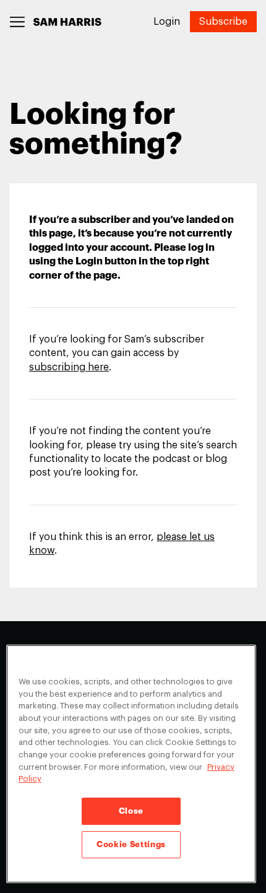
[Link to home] (67, 22)
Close (131, 811)
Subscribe (223, 22)
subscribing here (69, 367)
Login (166, 22)
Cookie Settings (131, 844)
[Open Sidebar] (18, 22)
